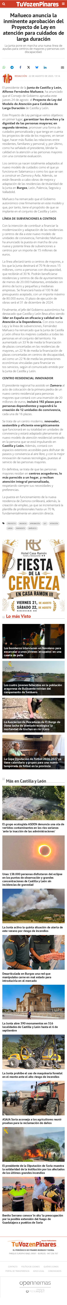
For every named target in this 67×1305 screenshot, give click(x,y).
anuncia (22, 524)
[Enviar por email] (62, 67)
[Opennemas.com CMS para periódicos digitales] (35, 1287)
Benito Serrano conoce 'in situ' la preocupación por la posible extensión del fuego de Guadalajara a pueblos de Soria (32, 1219)
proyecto (12, 524)
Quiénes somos (51, 1266)
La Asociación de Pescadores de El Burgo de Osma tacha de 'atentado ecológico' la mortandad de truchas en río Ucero (32, 725)
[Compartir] (3, 67)
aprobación (35, 524)
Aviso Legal (38, 1271)
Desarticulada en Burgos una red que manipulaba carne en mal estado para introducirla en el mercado (26, 977)
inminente (20, 528)
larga (10, 528)
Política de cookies (30, 1266)
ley (45, 524)
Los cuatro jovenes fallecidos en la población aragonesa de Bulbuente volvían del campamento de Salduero (33, 688)
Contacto (12, 1266)
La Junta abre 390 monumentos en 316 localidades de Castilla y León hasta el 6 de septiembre (30, 1026)
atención (54, 524)
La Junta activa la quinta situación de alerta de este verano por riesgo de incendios (32, 929)
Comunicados (54, 1271)
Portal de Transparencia (17, 1271)
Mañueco (32, 528)
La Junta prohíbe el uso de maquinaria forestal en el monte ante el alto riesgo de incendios (32, 1075)
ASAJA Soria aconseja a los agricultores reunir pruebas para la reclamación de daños (32, 1121)
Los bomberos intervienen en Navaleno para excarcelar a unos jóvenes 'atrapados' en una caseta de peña (32, 651)
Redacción (21, 75)
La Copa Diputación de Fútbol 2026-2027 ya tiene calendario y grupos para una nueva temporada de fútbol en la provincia (32, 762)
